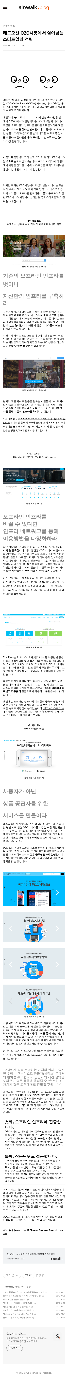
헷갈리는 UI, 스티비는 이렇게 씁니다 (18, 1303)
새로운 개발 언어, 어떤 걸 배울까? (16, 1307)
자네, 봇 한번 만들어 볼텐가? (14, 1299)
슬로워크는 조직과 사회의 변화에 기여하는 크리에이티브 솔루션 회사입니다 (26, 1340)
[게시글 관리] (17, 1275)
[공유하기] (13, 1275)
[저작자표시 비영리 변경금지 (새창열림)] (39, 1275)
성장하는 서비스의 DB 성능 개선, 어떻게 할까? (22, 1296)
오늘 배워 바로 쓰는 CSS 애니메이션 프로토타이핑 (23, 1292)
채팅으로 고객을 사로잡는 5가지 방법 (18, 1314)
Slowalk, (27, 1373)
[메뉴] (5, 7)
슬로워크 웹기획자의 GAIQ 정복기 (17, 1310)
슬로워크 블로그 (16, 1334)
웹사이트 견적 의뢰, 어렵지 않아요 (17, 1318)
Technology (8, 1287)
